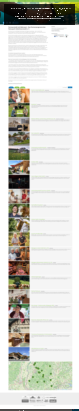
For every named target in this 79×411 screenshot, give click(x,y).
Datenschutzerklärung (34, 16)
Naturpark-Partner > (25, 410)
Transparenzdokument (45, 16)
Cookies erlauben (22, 18)
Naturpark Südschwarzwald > (12, 410)
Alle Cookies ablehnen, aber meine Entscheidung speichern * (48, 18)
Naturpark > (19, 410)
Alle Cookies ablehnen (31, 18)
